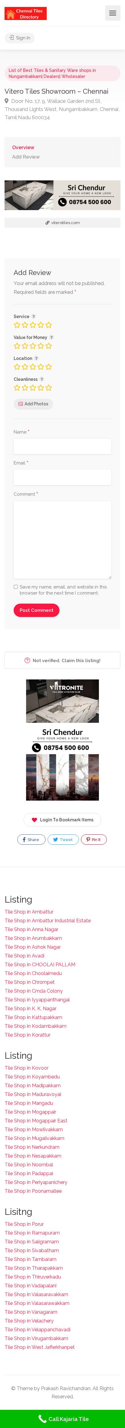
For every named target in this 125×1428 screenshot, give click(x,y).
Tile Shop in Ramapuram (32, 1233)
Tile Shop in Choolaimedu (33, 973)
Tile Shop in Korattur (27, 1035)
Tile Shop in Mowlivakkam (34, 1129)
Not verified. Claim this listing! (66, 660)
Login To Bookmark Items (66, 819)
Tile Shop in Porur (24, 1224)
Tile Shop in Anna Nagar (31, 929)
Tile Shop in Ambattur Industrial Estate (48, 921)
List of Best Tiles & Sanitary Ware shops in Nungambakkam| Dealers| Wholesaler (52, 73)
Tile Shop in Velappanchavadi (37, 1329)
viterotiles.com (65, 222)
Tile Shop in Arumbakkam (33, 938)
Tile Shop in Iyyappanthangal (37, 1000)
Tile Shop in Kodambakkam (35, 1026)
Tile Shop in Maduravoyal (33, 1094)
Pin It (95, 839)
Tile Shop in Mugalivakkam (34, 1138)
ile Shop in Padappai (30, 1173)
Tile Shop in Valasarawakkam (37, 1303)
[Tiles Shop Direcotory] (26, 13)
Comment (26, 494)
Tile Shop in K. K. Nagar (30, 1008)
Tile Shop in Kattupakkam (33, 1017)
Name (22, 432)
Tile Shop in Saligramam (32, 1242)
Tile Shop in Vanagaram (31, 1312)
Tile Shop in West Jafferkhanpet (40, 1347)
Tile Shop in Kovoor (27, 1068)
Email (21, 463)
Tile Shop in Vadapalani (30, 1286)
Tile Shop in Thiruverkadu (33, 1277)
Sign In (22, 38)
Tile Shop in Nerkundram (32, 1147)
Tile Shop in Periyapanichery (36, 1182)
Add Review (26, 157)
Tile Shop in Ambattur (29, 912)
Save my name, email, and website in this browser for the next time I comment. (63, 590)
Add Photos (36, 403)
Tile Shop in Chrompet (30, 982)
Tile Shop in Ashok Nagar (33, 947)
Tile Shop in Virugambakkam (36, 1338)
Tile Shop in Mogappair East (36, 1121)
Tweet (66, 839)
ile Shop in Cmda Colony (35, 991)
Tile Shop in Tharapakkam (34, 1268)
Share (33, 839)
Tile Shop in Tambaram (30, 1259)
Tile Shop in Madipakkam (33, 1085)
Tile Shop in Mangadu (29, 1103)
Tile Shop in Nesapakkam (33, 1156)
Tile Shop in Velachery (29, 1321)
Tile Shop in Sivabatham (32, 1250)
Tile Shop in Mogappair (30, 1112)
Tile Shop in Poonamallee (33, 1191)
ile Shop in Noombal (30, 1165)
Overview (23, 147)
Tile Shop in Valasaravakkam (36, 1294)
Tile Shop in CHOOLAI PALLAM (40, 964)
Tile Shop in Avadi (24, 956)
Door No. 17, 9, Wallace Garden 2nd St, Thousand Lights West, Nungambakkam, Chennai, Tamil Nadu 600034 (62, 109)
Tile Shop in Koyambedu (32, 1077)
